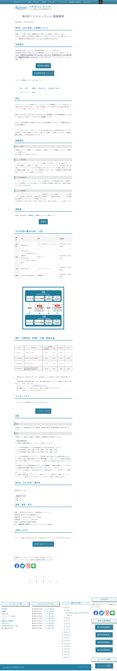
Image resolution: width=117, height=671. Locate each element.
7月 (67, 618)
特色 (21, 88)
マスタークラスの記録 (8, 616)
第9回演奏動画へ (104, 634)
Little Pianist (50, 456)
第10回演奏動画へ (104, 627)
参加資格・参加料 (53, 88)
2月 (67, 629)
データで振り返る (49, 609)
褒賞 (33, 92)
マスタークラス (62, 2)
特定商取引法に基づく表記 (10, 626)
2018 (66, 652)
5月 (67, 624)
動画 (17, 275)
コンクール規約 (105, 665)
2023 (66, 638)
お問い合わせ (87, 2)
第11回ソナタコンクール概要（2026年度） (26, 2)
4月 (67, 626)
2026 (66, 607)
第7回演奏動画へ (104, 649)
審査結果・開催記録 (75, 2)
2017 (66, 655)
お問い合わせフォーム (43, 544)
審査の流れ (42, 88)
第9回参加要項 (43, 65)
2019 (66, 649)
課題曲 (44, 2)
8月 (67, 610)
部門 (26, 88)
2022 (66, 641)
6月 (67, 621)
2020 (66, 646)
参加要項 (4, 609)
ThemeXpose (29, 667)
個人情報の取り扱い (8, 628)
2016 (66, 657)
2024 (66, 635)
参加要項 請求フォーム (43, 73)
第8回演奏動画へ (104, 642)
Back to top (84, 667)
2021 (66, 643)
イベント (4, 618)
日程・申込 (52, 2)
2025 (66, 632)
